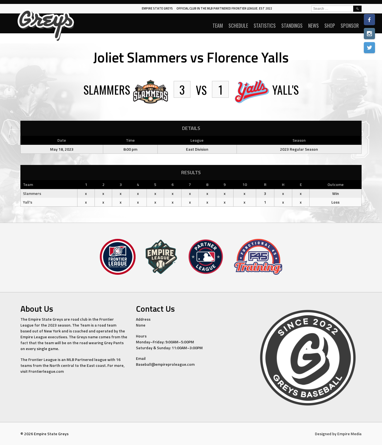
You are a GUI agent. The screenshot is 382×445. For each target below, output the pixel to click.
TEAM (218, 25)
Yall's (27, 202)
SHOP (329, 25)
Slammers (32, 193)
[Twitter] (369, 47)
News (313, 25)
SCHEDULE (238, 25)
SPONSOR (350, 25)
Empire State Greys (157, 8)
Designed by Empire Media (338, 434)
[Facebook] (369, 19)
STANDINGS (292, 25)
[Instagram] (369, 33)
